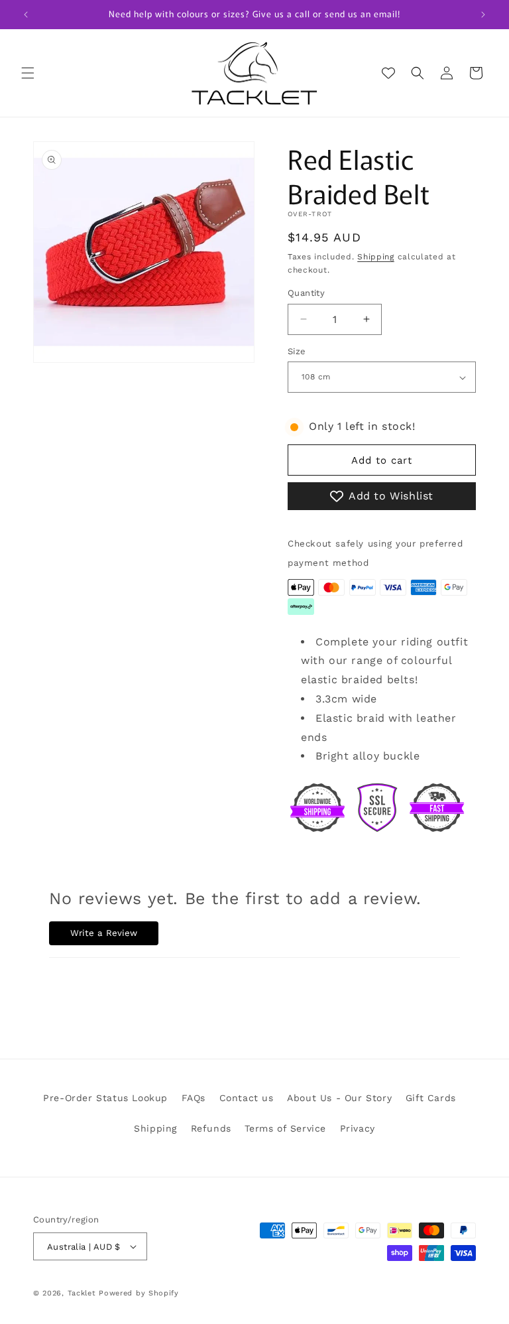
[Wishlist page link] (388, 73)
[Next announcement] (483, 14)
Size (297, 351)
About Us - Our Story (339, 1097)
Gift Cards (431, 1097)
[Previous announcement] (25, 14)
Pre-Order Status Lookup (105, 1097)
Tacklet (82, 1293)
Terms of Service (285, 1128)
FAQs (193, 1097)
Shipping (375, 256)
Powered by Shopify (139, 1293)
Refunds (211, 1128)
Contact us (246, 1097)
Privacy (357, 1128)
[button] (27, 73)
